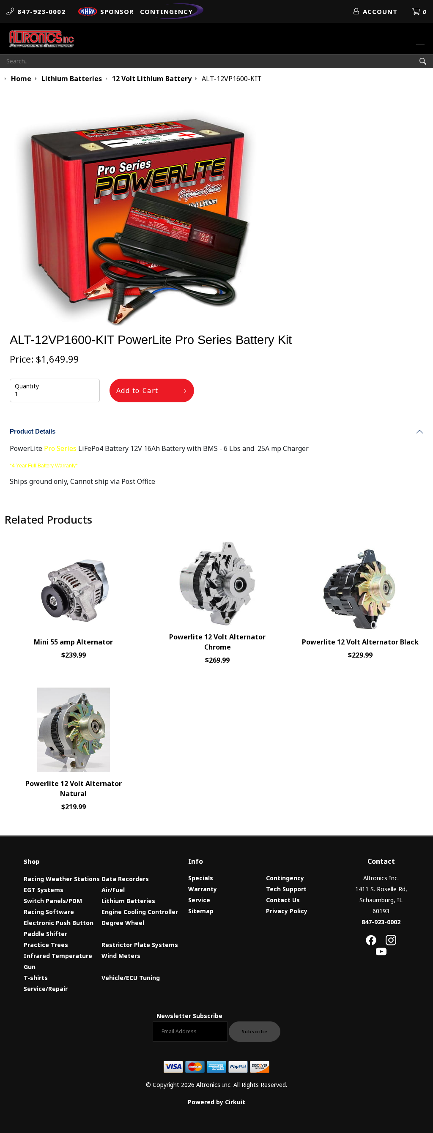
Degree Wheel (122, 923)
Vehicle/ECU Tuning (130, 978)
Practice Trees (46, 945)
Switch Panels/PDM (53, 901)
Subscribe (254, 1032)
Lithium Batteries (128, 901)
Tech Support (286, 889)
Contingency (285, 878)
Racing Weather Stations (62, 879)
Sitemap (201, 911)
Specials (200, 878)
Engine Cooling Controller (139, 912)
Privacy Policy (286, 911)
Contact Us (283, 900)
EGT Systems (43, 890)
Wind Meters (120, 956)
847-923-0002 (381, 922)
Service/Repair (46, 989)
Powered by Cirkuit (216, 1102)
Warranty (202, 889)
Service (199, 900)
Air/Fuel (113, 890)
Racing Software (49, 912)
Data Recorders (125, 879)
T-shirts (36, 978)
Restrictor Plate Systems (139, 945)
